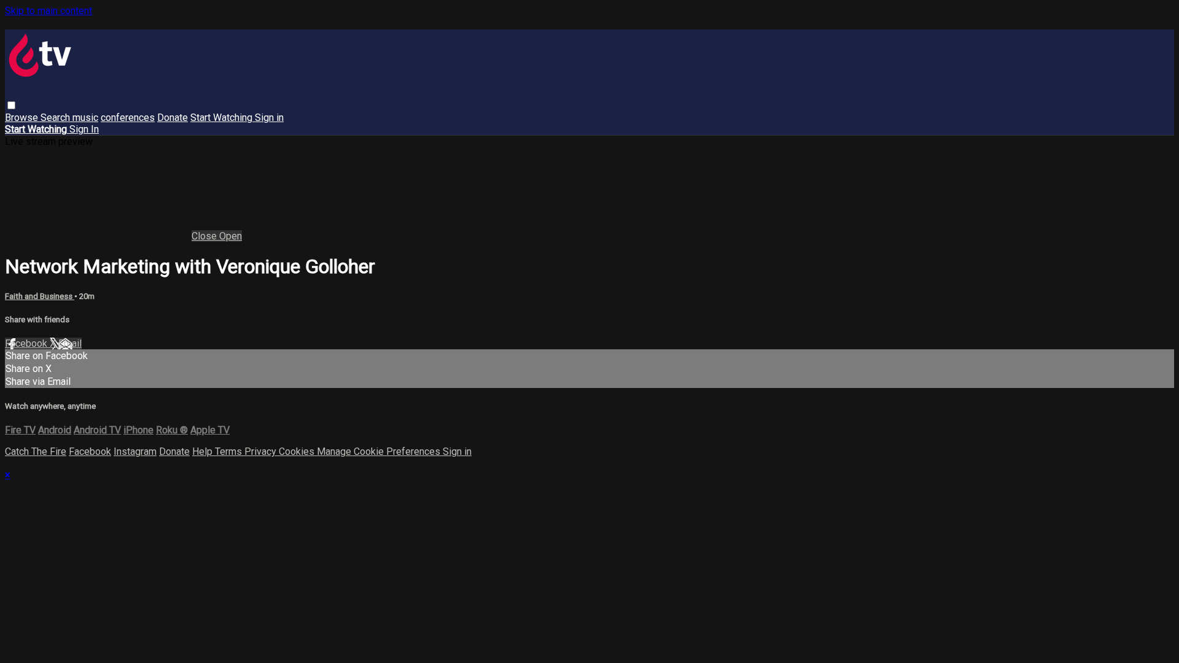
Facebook (27, 343)
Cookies (298, 451)
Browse (23, 117)
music (85, 117)
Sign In (84, 129)
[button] (11, 105)
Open (230, 236)
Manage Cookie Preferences (380, 451)
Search (56, 117)
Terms (229, 451)
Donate (172, 117)
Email (70, 343)
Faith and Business (39, 296)
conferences (128, 117)
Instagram (135, 451)
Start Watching (222, 117)
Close (205, 236)
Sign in (269, 117)
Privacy (261, 451)
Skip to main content (48, 11)
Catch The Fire (35, 451)
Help (203, 451)
